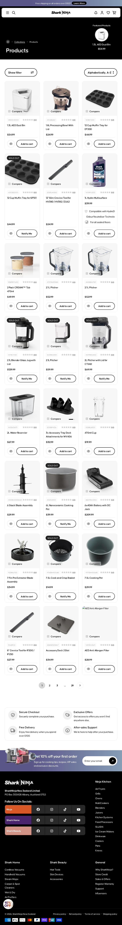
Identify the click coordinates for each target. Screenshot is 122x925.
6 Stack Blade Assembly (20, 505)
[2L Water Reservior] (22, 406)
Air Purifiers (10, 896)
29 (72, 685)
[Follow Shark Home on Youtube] (79, 820)
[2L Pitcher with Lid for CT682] (99, 333)
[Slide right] (73, 406)
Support (99, 888)
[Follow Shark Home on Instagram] (52, 820)
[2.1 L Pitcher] (61, 260)
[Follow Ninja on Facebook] (38, 809)
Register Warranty (104, 883)
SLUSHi (99, 826)
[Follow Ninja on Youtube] (79, 809)
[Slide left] (49, 406)
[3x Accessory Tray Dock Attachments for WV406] (61, 406)
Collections (19, 41)
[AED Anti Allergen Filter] (99, 623)
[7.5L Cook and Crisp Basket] (61, 551)
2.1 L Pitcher (52, 287)
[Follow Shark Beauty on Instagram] (52, 831)
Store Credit (101, 874)
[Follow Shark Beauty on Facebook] (38, 831)
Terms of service (92, 914)
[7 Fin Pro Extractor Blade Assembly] (22, 551)
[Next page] (80, 685)
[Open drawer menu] (8, 13)
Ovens (98, 798)
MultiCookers (102, 802)
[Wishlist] (108, 13)
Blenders (100, 807)
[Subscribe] (112, 760)
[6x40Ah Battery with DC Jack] (99, 478)
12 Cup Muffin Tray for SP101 (22, 197)
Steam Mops (11, 878)
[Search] (14, 13)
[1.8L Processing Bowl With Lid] (61, 98)
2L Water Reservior (17, 432)
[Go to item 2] (74, 419)
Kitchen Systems (104, 817)
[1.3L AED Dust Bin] (22, 98)
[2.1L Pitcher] (61, 333)
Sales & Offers (102, 878)
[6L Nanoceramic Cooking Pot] (61, 478)
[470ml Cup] (99, 406)
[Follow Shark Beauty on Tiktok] (65, 831)
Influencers (101, 893)
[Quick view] (11, 143)
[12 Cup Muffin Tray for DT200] (99, 98)
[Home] (8, 42)
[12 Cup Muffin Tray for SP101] (22, 171)
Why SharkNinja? (104, 869)
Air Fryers (100, 788)
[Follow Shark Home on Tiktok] (65, 820)
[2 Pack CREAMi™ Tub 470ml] (22, 260)
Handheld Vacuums (15, 874)
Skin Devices (56, 874)
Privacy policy (59, 914)
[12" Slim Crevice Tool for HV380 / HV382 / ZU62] (61, 171)
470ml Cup (90, 432)
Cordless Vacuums (14, 869)
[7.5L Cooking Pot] (99, 551)
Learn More (79, 3)
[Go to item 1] (71, 419)
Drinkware (100, 836)
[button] (8, 904)
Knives (98, 850)
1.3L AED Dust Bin (16, 125)
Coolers (99, 840)
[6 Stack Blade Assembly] (22, 478)
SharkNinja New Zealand (24, 914)
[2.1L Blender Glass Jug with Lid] (22, 333)
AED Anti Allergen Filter (97, 650)
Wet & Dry (10, 892)
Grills (97, 793)
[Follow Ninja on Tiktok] (65, 809)
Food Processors (104, 821)
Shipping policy (110, 914)
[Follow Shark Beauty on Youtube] (79, 831)
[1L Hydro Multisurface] (99, 171)
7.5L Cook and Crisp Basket (60, 577)
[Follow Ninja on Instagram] (52, 809)
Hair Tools (55, 869)
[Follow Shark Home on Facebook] (38, 820)
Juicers (99, 812)
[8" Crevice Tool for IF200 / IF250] (22, 623)
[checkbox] (15, 111)
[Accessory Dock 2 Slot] (61, 623)
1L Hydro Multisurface (96, 197)
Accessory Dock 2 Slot (57, 650)
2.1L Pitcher (52, 359)
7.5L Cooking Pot (93, 577)
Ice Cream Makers (104, 831)
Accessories (56, 878)
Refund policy (75, 914)
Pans (97, 845)
